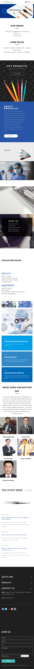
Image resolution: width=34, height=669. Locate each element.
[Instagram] (15, 609)
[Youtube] (12, 609)
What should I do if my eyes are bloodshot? (14, 535)
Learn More (17, 74)
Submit (8, 661)
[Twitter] (9, 609)
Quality (10, 136)
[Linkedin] (6, 609)
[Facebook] (3, 609)
